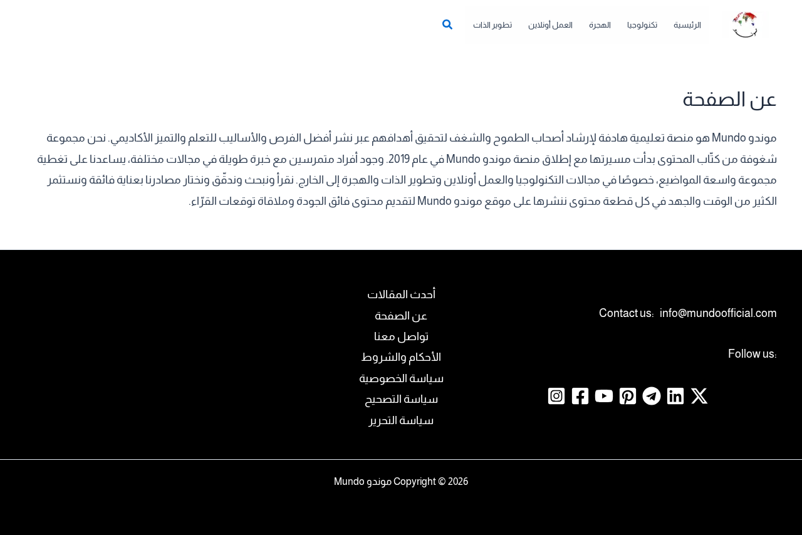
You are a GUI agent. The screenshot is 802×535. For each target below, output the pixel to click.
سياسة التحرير (401, 420)
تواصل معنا (401, 336)
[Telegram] (651, 396)
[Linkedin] (675, 396)
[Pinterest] (627, 396)
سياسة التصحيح (401, 399)
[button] (446, 26)
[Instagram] (556, 396)
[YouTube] (604, 396)
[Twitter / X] (699, 396)
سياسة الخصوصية (401, 378)
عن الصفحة (401, 315)
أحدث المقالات (401, 294)
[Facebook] (580, 396)
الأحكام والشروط (401, 357)
